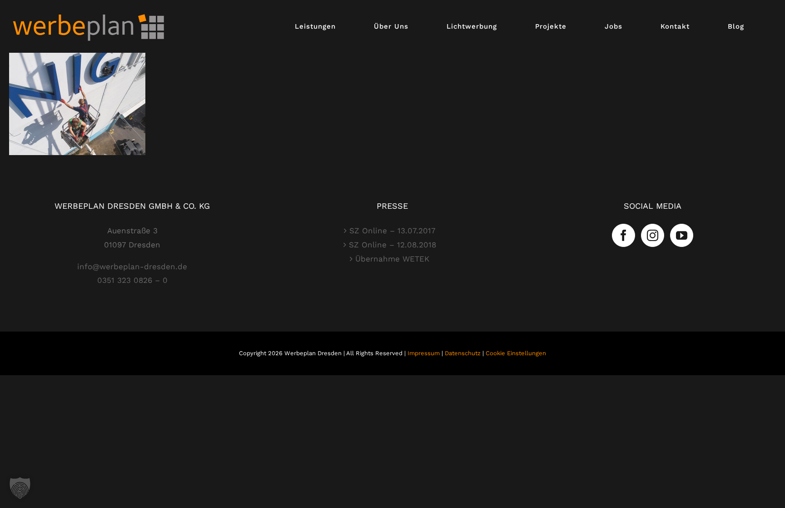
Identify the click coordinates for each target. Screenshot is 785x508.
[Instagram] (652, 235)
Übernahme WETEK (392, 258)
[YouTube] (681, 235)
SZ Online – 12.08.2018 (392, 244)
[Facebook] (623, 235)
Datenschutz (463, 353)
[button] (20, 488)
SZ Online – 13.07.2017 (392, 230)
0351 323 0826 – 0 (132, 280)
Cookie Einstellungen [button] (516, 353)
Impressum (423, 353)
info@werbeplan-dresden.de (132, 266)
